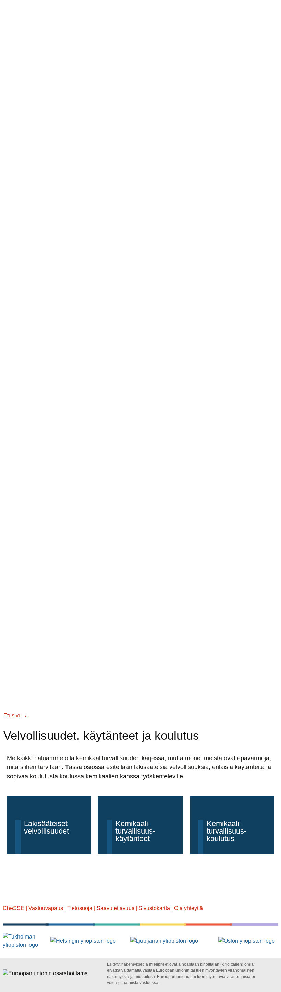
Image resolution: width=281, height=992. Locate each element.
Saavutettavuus (115, 908)
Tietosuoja (80, 908)
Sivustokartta (154, 908)
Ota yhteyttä (188, 908)
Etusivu (12, 715)
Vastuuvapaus (45, 908)
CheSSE (13, 908)
